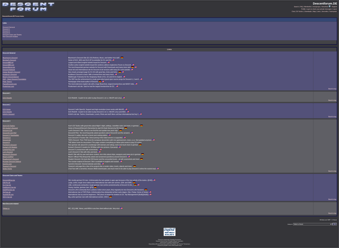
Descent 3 (6, 33)
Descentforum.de (9, 67)
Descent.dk (7, 140)
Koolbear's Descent (10, 74)
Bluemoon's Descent (10, 58)
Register (334, 6)
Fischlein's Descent (10, 145)
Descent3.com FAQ (9, 133)
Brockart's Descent (9, 60)
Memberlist (307, 6)
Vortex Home (7, 169)
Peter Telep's (7, 82)
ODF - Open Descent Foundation (14, 79)
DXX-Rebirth (7, 98)
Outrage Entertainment (173, 242)
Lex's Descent (8, 152)
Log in (335, 9)
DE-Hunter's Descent (10, 128)
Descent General (9, 27)
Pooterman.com (8, 86)
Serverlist (325, 11)
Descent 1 (6, 29)
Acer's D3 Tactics (9, 126)
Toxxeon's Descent (9, 166)
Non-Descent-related (10, 37)
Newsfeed (325, 6)
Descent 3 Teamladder (11, 135)
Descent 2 (6, 31)
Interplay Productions (176, 239)
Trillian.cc (6, 208)
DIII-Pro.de (6, 183)
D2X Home (7, 109)
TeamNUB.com (8, 195)
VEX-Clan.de (7, 197)
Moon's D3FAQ (8, 157)
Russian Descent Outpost (12, 162)
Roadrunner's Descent (11, 159)
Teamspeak (333, 11)
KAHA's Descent (8, 114)
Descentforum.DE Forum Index (13, 16)
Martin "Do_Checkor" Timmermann (181, 244)
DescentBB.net (8, 62)
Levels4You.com (9, 150)
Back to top (332, 89)
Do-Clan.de (7, 185)
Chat (293, 11)
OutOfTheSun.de (9, 190)
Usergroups (316, 6)
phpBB (165, 245)
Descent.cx (7, 138)
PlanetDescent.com (10, 84)
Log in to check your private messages (319, 9)
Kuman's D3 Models (10, 147)
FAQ (301, 6)
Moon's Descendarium (11, 77)
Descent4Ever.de (9, 180)
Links (318, 11)
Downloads (308, 11)
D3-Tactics (299, 11)
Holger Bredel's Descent (11, 72)
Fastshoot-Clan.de (9, 187)
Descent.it (6, 142)
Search (296, 6)
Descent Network (9, 70)
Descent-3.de (7, 130)
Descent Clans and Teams (12, 35)
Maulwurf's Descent (10, 154)
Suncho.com (7, 164)
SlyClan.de (7, 192)
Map (314, 11)
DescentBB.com (8, 65)
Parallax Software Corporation (176, 241)
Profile (303, 9)
